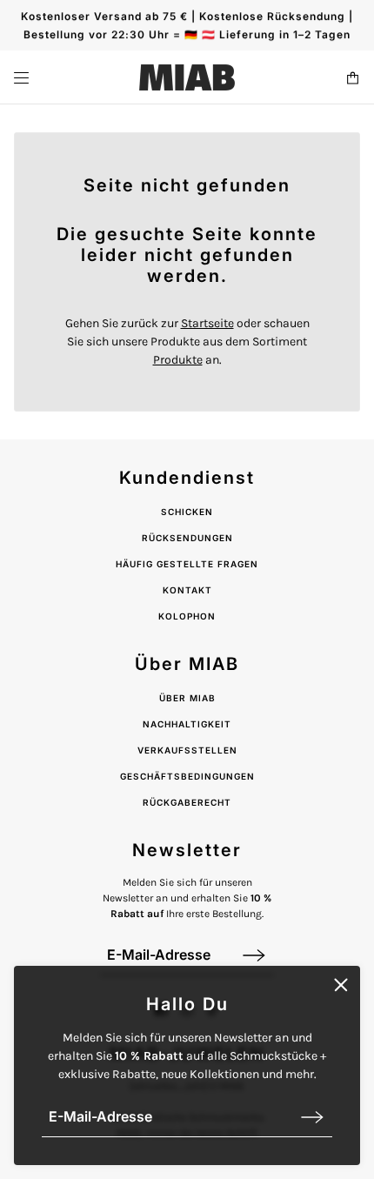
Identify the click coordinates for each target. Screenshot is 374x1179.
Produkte (178, 359)
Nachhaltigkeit (187, 724)
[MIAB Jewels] (187, 77)
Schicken (187, 511)
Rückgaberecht (187, 802)
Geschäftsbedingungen (187, 776)
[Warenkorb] (352, 77)
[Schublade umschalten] (21, 78)
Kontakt (187, 590)
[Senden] (312, 1116)
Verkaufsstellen (187, 750)
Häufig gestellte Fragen (187, 564)
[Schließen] (341, 985)
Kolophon (187, 616)
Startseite (207, 323)
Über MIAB (187, 698)
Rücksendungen (187, 538)
